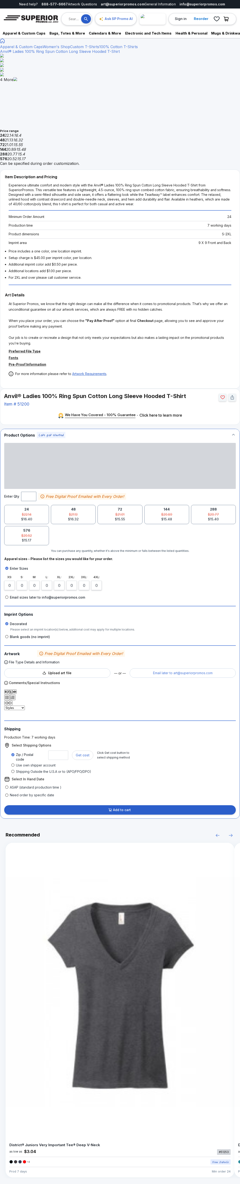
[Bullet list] (7, 697)
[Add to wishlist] (222, 397)
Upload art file (59, 673)
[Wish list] (216, 19)
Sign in (181, 18)
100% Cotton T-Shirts (118, 46)
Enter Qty (11, 496)
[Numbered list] (12, 697)
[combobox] (75, 19)
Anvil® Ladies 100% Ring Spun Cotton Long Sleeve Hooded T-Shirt (60, 51)
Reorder (201, 18)
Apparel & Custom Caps (21, 46)
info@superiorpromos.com (202, 4)
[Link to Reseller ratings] (152, 19)
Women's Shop (56, 46)
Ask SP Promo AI (119, 19)
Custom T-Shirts (84, 46)
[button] (120, 435)
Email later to (183, 673)
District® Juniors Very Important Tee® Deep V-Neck (54, 1145)
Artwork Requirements (89, 374)
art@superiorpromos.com (123, 4)
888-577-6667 (54, 4)
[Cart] (227, 19)
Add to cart (122, 810)
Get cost (83, 755)
